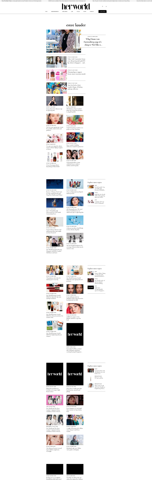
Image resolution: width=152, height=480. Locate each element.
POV (46, 11)
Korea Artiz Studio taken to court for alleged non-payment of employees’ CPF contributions (122, 0)
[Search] (102, 6)
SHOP (84, 11)
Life (96, 185)
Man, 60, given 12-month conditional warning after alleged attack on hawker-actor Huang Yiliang (79, 0)
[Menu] (106, 6)
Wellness (48, 426)
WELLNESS (64, 11)
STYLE (78, 11)
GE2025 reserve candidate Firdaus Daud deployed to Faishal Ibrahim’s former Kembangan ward (35, 0)
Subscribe (102, 11)
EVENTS (92, 11)
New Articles (98, 376)
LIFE (72, 11)
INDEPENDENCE (55, 11)
